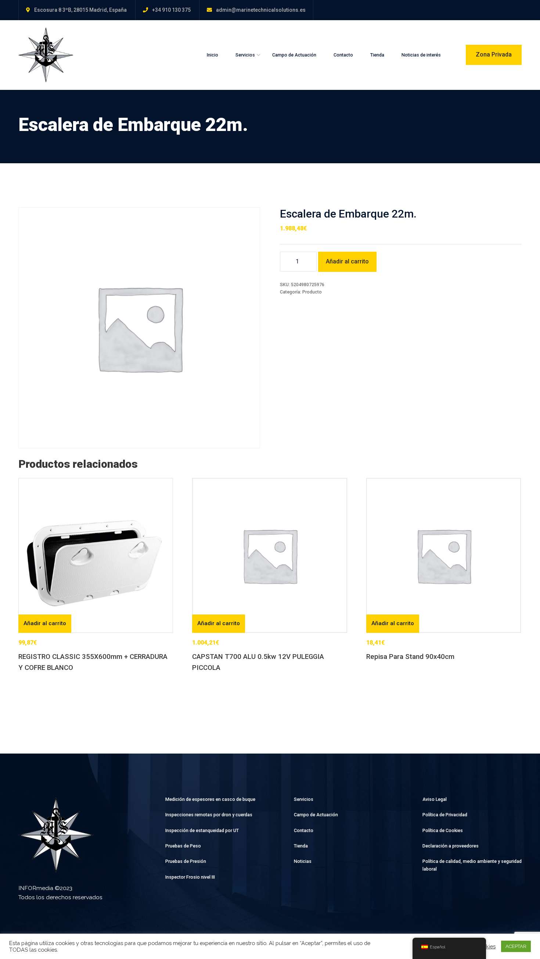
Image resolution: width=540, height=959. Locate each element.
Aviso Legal (434, 799)
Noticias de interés (421, 55)
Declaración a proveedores (450, 846)
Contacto (343, 55)
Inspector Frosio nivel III (190, 877)
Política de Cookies (442, 830)
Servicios (245, 55)
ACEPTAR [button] (515, 946)
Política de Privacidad (444, 814)
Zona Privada (494, 54)
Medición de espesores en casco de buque (210, 799)
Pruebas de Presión (185, 861)
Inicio (212, 55)
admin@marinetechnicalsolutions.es (261, 10)
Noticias (303, 861)
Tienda (377, 55)
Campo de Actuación (294, 55)
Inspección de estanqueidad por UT (202, 830)
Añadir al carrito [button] (45, 623)
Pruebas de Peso (183, 846)
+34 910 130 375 (171, 10)
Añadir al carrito (347, 261)
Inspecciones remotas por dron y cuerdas (208, 814)
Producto (312, 292)
